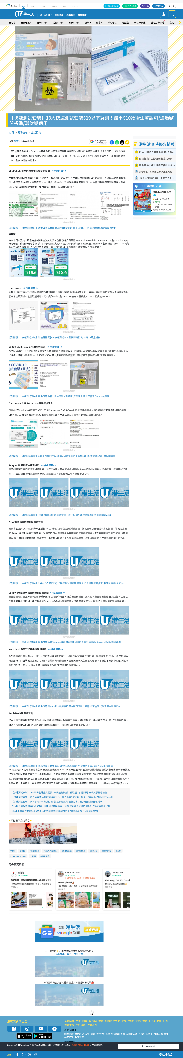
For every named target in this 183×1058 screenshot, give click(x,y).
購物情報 (22, 132)
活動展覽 (69, 1021)
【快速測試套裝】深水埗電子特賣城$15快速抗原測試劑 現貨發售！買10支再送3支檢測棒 (56, 801)
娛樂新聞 (70, 15)
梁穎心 (16, 140)
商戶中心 (145, 6)
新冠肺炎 (35, 850)
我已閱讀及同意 (149, 1046)
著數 (13, 850)
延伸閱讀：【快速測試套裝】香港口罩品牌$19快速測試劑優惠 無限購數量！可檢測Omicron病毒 (59, 396)
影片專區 (112, 22)
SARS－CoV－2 (18, 856)
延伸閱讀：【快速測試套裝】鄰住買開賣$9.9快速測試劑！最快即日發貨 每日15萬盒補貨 (54, 337)
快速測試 (67, 850)
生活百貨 (36, 132)
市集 (78, 1021)
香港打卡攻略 (157, 22)
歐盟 (119, 850)
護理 (33, 856)
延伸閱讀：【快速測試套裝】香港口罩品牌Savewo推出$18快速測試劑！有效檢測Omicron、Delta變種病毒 (65, 642)
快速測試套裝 (51, 850)
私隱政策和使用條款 (81, 1045)
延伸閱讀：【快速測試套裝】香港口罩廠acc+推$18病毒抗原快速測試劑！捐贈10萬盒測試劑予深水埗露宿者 (65, 706)
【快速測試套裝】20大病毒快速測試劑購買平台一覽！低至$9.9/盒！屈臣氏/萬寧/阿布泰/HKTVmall (62, 797)
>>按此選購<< (58, 170)
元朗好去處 (128, 1021)
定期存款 (82, 15)
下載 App (159, 6)
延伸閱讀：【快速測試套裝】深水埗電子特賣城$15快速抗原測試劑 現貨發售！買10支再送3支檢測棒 (61, 765)
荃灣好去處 (141, 1021)
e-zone (75, 6)
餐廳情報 (69, 1024)
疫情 (23, 850)
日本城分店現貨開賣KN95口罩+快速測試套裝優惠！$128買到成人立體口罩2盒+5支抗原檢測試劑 (60, 806)
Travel (32, 6)
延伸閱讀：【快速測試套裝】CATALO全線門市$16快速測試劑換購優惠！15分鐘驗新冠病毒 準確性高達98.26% (66, 583)
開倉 (84, 1021)
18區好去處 (140, 22)
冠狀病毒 (107, 850)
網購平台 (45, 856)
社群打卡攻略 (131, 6)
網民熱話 (68, 1033)
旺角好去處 (155, 1021)
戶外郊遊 (80, 1024)
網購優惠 (81, 850)
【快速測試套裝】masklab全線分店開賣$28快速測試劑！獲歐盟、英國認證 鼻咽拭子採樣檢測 (59, 792)
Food (43, 6)
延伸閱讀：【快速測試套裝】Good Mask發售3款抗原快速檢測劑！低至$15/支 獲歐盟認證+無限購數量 (62, 455)
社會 (165, 1021)
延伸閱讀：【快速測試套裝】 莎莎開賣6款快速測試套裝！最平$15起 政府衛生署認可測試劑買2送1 (60, 514)
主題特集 (174, 22)
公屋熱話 (59, 15)
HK (23, 6)
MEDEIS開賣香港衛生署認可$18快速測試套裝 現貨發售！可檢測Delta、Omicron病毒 (55, 810)
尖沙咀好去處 (96, 1021)
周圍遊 (125, 22)
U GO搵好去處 (113, 6)
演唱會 (12, 22)
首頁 (11, 132)
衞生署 (94, 850)
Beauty (54, 6)
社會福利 (92, 1024)
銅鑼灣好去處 (112, 1021)
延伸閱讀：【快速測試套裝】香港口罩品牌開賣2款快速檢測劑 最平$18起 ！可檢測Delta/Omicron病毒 (62, 227)
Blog (64, 6)
